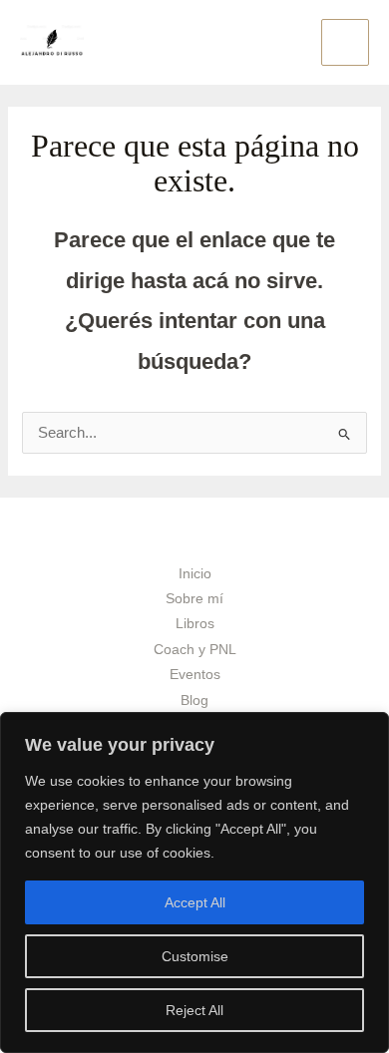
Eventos (195, 674)
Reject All (194, 1010)
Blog (194, 700)
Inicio (195, 573)
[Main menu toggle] (345, 43)
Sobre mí (194, 598)
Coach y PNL (195, 649)
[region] (194, 882)
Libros (195, 623)
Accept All (195, 902)
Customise (195, 956)
